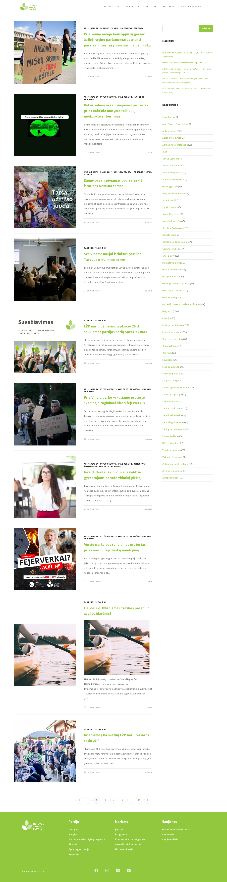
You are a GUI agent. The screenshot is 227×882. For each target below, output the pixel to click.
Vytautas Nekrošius (172, 457)
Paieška (165, 23)
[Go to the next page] (147, 800)
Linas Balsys (168, 256)
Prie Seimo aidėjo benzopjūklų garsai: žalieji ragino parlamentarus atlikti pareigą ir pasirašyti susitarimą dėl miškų (117, 40)
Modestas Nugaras (171, 297)
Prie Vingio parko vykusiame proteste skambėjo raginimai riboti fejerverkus (114, 400)
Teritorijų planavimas (173, 422)
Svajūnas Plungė (170, 380)
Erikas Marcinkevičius (173, 179)
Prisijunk (151, 6)
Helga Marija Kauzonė (173, 193)
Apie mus (131, 6)
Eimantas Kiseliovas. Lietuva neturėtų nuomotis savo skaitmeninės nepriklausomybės (185, 80)
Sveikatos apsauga (172, 394)
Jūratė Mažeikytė (171, 214)
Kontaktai (168, 6)
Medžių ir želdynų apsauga (176, 283)
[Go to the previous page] (79, 800)
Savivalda (167, 360)
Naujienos (109, 6)
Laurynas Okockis (171, 249)
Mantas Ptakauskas (172, 263)
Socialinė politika (171, 373)
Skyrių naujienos (170, 367)
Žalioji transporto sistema (175, 464)
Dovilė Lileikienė (170, 159)
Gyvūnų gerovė (108, 97)
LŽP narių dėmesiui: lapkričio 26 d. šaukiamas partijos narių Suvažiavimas (115, 329)
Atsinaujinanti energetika (175, 145)
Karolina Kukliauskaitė (173, 228)
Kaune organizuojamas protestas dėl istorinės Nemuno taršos (113, 183)
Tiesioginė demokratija (174, 429)
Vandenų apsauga (171, 450)
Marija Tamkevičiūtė (172, 269)
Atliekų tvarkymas (171, 138)
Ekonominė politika (172, 172)
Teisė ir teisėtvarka (172, 415)
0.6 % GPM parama (191, 6)
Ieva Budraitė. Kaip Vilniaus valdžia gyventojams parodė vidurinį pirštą (113, 475)
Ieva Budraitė (125, 97)
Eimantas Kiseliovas (172, 165)
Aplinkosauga (91, 28)
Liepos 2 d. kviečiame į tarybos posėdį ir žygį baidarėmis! (116, 611)
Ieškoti (206, 28)
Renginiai (138, 28)
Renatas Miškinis (170, 346)
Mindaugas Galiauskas (173, 290)
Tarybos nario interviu (173, 408)
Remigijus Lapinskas (172, 339)
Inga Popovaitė (170, 207)
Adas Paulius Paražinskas (175, 124)
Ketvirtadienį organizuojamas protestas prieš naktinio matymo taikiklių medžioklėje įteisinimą (116, 111)
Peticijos (166, 318)
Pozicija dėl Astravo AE (174, 325)
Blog (164, 152)
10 (139, 800)
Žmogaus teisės (170, 478)
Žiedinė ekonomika (172, 471)
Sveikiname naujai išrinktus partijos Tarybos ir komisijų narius (112, 256)
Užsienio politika (170, 443)
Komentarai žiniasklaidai (174, 242)
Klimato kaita (169, 235)
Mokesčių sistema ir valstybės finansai (181, 304)
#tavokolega (168, 117)
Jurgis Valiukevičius (172, 221)
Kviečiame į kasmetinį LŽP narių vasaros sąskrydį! (116, 738)
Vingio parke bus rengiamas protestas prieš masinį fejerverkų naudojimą (115, 547)
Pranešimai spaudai (122, 28)
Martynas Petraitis (171, 276)
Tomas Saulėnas (170, 436)
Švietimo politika (170, 401)
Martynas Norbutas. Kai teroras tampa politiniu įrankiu (186, 63)
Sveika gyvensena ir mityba (176, 387)
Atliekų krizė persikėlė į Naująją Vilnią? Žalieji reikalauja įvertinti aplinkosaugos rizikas (186, 71)
